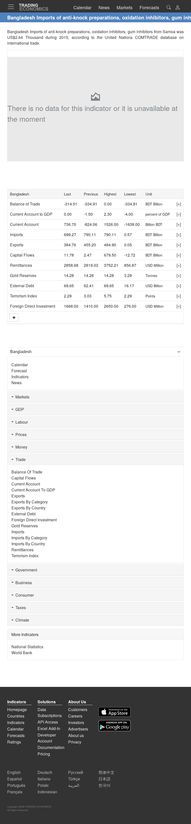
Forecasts (16, 735)
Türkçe (74, 779)
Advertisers (78, 729)
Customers (77, 709)
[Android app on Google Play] (114, 725)
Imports (16, 234)
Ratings (14, 742)
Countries (15, 716)
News (16, 382)
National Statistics (27, 646)
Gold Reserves (23, 275)
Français (14, 792)
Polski (43, 785)
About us (76, 735)
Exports (16, 245)
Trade (19, 459)
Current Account (24, 224)
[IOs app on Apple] (114, 712)
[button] (177, 8)
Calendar (19, 364)
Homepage (17, 709)
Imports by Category (29, 538)
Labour (20, 422)
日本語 (104, 779)
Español (14, 779)
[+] (179, 204)
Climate (21, 620)
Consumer (23, 595)
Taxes (19, 607)
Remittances (21, 265)
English (14, 772)
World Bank (21, 652)
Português (16, 785)
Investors (76, 722)
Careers (75, 716)
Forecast (19, 370)
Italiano (44, 779)
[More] (13, 317)
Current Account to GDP (31, 214)
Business (22, 582)
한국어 (104, 785)
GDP (18, 409)
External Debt (22, 285)
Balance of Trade (25, 204)
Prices (20, 434)
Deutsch (45, 772)
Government (25, 570)
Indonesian (47, 792)
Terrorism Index (23, 296)
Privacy (74, 742)
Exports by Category (29, 502)
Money (20, 447)
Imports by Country (28, 544)
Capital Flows (22, 255)
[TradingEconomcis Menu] (12, 6)
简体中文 (106, 772)
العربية (73, 785)
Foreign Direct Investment (32, 306)
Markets (21, 397)
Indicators (20, 376)
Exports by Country (28, 508)
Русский (75, 772)
